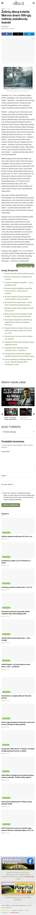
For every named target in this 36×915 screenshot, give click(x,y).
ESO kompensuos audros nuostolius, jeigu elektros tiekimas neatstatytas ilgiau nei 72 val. (17, 829)
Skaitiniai (5, 877)
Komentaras (6, 451)
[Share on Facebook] (6, 34)
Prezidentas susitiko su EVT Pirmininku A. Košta (16, 562)
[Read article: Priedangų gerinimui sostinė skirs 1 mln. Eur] (18, 577)
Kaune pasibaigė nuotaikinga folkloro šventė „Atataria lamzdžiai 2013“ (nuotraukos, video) (18, 361)
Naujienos (10, 872)
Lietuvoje (6, 532)
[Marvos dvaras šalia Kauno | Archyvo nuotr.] (18, 78)
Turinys (27, 910)
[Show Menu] (2, 3)
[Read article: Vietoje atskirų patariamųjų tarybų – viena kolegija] (18, 627)
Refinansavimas (21, 895)
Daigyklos (14, 897)
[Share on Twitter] (18, 34)
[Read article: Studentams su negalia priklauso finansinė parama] (18, 685)
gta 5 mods (22, 897)
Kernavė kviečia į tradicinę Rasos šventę (19, 273)
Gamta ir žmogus (19, 874)
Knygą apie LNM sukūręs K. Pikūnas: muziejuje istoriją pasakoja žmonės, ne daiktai (17, 750)
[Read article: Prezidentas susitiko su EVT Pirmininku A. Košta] (18, 550)
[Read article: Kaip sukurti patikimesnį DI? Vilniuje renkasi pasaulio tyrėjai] (18, 791)
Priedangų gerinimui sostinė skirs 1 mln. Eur (16, 587)
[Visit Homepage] (18, 3)
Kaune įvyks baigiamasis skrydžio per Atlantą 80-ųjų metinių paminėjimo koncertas (18, 322)
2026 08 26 (5, 539)
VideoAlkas (12, 877)
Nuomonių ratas (19, 872)
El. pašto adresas (7, 484)
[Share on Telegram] (29, 34)
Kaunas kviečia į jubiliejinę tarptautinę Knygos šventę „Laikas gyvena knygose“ (18, 290)
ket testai (5, 895)
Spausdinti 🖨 (25, 266)
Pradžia (3, 9)
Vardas (4, 476)
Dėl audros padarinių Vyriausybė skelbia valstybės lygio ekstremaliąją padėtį (15, 612)
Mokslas (27, 874)
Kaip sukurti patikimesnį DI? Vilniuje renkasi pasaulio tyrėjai (16, 803)
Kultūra (9, 9)
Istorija (6, 745)
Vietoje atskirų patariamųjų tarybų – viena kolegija (15, 639)
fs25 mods (12, 895)
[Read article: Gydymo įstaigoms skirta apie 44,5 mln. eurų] (18, 526)
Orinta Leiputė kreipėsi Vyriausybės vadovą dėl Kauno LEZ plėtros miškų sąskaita (17, 723)
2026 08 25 (5, 833)
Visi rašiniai (20, 877)
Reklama (20, 910)
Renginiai (14, 910)
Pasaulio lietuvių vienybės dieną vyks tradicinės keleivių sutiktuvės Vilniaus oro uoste (18, 330)
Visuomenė (9, 874)
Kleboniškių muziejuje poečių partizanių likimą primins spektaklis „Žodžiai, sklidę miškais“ (17, 776)
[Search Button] (34, 3)
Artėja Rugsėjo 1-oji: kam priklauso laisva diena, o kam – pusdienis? (15, 665)
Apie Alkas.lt (5, 912)
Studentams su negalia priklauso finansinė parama (16, 697)
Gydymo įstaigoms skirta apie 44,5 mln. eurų (16, 536)
